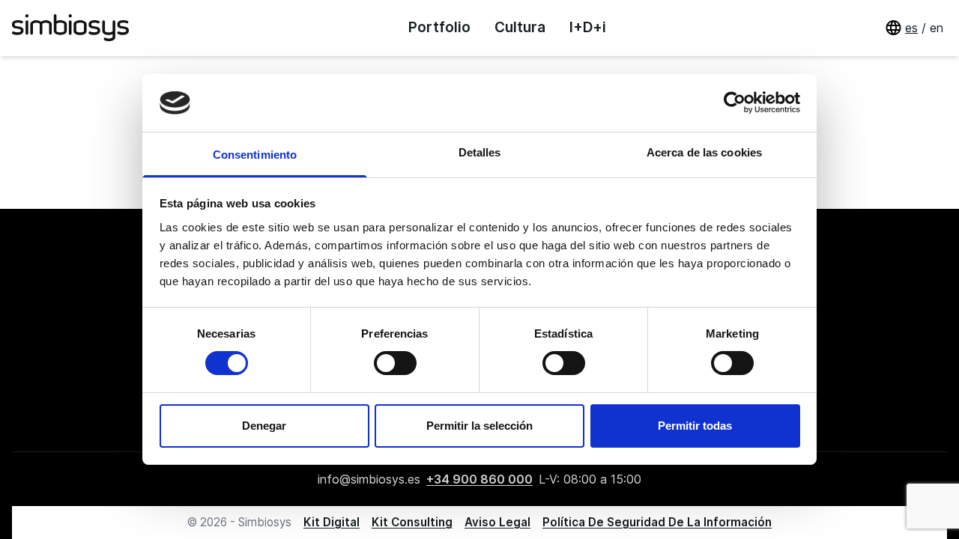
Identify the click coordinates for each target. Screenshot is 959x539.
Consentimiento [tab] (255, 154)
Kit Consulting (412, 522)
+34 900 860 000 (479, 479)
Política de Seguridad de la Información (657, 522)
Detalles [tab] (480, 152)
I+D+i (587, 27)
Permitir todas (695, 425)
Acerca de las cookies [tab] (704, 152)
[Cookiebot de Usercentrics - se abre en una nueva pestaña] (734, 102)
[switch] (395, 363)
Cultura (519, 27)
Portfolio (439, 27)
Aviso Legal (497, 522)
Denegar (264, 425)
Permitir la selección (479, 425)
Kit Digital (331, 522)
